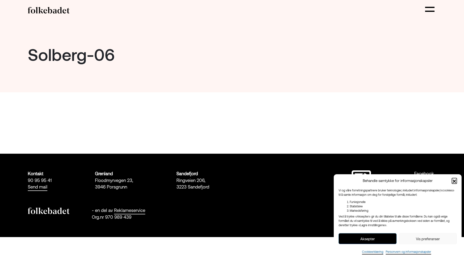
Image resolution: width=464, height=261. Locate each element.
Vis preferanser (428, 239)
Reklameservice (129, 210)
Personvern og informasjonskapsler (408, 251)
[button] (454, 180)
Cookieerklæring (372, 251)
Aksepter (367, 239)
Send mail (37, 186)
